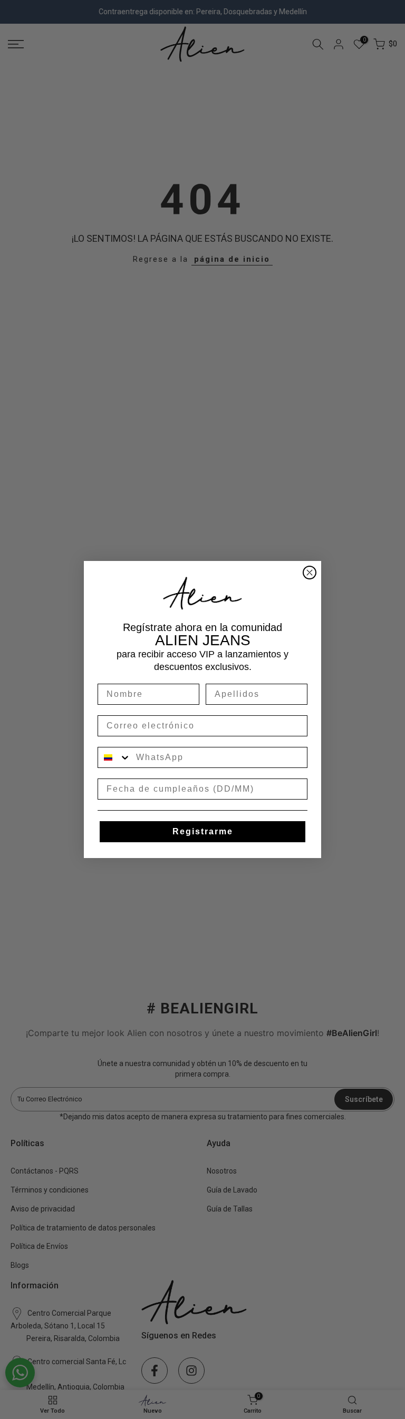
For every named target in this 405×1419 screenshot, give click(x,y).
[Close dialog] (309, 572)
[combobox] (114, 757)
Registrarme (202, 831)
